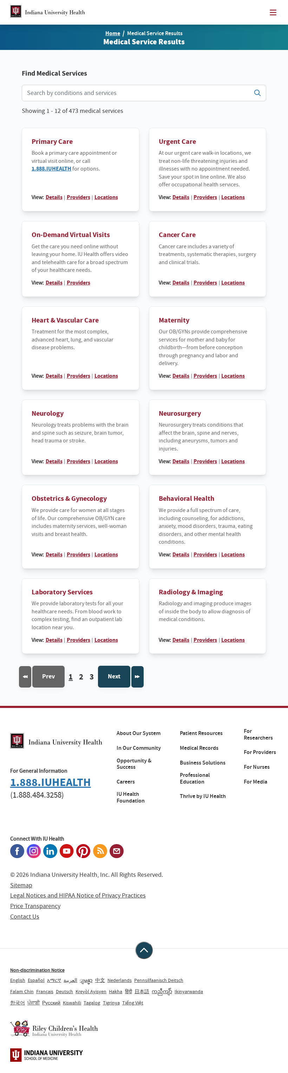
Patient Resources (201, 733)
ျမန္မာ (86, 980)
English (17, 980)
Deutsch (64, 991)
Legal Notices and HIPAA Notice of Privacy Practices (78, 896)
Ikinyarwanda (189, 991)
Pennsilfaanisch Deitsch (158, 980)
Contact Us (24, 917)
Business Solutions (202, 763)
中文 (100, 980)
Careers (126, 782)
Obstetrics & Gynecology (69, 498)
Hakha (115, 991)
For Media (255, 782)
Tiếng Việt (132, 1002)
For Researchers (258, 734)
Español (36, 980)
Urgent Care (177, 141)
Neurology (48, 413)
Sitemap (21, 885)
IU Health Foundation (131, 797)
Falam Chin (22, 991)
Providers (78, 197)
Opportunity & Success (134, 764)
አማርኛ (54, 980)
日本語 (142, 991)
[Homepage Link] (47, 12)
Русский (51, 1002)
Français (44, 991)
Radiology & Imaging (191, 592)
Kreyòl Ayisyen (91, 991)
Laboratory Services (62, 592)
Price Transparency (35, 906)
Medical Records (199, 748)
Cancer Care (177, 234)
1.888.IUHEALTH (51, 168)
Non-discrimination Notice (37, 970)
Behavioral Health (186, 498)
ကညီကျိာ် (162, 991)
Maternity (174, 320)
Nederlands (119, 980)
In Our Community (139, 748)
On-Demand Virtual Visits (71, 234)
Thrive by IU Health (203, 796)
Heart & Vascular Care (65, 320)
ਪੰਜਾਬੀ (33, 1002)
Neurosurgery (180, 413)
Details (54, 197)
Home (112, 33)
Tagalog (92, 1002)
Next (114, 676)
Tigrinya (111, 1002)
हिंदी (128, 991)
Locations (106, 197)
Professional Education (195, 778)
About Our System (139, 733)
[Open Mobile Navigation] (273, 12)
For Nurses (257, 767)
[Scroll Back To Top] (144, 950)
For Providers (260, 752)
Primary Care (52, 141)
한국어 (17, 1002)
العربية (70, 980)
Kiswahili (72, 1002)
